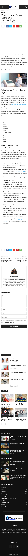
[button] (26, 7)
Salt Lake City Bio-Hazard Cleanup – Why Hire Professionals (21, 260)
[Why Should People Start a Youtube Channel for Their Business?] (7, 412)
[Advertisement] (14, 2)
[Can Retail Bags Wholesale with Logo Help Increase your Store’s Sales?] (7, 398)
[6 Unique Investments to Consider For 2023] (5, 367)
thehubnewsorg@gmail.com (16, 536)
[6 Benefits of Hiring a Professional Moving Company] (5, 438)
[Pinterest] (14, 546)
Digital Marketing (5, 416)
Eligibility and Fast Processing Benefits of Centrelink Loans (6, 260)
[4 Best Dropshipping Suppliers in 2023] (21, 398)
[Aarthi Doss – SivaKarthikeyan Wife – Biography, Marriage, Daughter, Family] (5, 477)
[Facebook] (10, 546)
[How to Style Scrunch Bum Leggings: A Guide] (5, 360)
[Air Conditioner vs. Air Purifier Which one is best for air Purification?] (5, 452)
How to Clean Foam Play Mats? (17, 379)
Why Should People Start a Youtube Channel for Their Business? (7, 419)
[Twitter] (17, 546)
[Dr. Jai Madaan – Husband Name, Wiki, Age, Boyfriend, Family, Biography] (5, 463)
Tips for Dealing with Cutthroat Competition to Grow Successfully (20, 419)
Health (6, 10)
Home (2, 10)
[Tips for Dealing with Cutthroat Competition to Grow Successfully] (21, 412)
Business (3, 401)
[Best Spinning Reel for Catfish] (5, 445)
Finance (16, 416)
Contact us (14, 551)
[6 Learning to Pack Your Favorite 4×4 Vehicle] (5, 470)
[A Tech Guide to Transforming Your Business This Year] (5, 374)
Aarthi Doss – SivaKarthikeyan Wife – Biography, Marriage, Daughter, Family (18, 477)
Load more (13, 386)
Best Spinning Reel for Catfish (17, 443)
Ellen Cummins (6, 22)
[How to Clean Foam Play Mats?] (5, 381)
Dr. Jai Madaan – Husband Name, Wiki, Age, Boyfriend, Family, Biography (17, 463)
